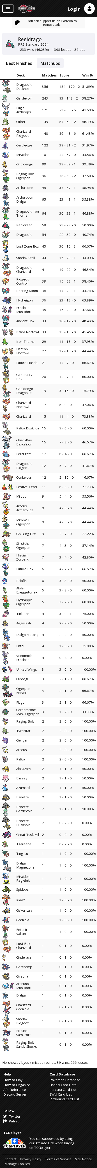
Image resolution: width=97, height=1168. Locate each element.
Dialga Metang (27, 634)
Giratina (22, 976)
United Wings (26, 669)
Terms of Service (58, 1159)
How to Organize (16, 1084)
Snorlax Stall (25, 257)
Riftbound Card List (64, 1099)
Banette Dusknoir (23, 822)
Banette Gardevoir (24, 808)
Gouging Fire (26, 533)
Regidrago (24, 225)
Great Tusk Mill (27, 834)
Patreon (14, 1121)
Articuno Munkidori (23, 985)
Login (74, 9)
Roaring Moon (27, 290)
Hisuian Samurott (23, 1032)
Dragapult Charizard (24, 269)
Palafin (21, 580)
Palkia (20, 759)
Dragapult (24, 234)
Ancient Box (25, 321)
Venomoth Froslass (24, 657)
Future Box (24, 569)
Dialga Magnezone (25, 865)
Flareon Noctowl (22, 351)
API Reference (14, 1089)
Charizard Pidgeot (23, 133)
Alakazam (23, 768)
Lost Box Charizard (23, 945)
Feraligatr (23, 454)
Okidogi (22, 679)
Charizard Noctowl (23, 404)
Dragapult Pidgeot (24, 465)
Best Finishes (19, 63)
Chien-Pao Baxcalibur (24, 442)
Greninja (22, 920)
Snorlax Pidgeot (22, 1021)
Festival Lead (26, 486)
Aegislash (23, 623)
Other (20, 121)
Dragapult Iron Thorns (27, 213)
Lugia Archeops (23, 110)
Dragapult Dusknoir (24, 86)
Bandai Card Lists (63, 1084)
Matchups (50, 63)
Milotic (21, 496)
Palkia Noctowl (27, 332)
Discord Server (15, 1094)
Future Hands (26, 362)
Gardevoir (24, 98)
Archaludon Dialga (24, 199)
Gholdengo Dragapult (24, 390)
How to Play (13, 1080)
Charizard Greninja (23, 1007)
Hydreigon (24, 300)
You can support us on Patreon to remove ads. (52, 23)
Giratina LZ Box (24, 376)
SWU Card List (61, 1094)
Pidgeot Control (22, 281)
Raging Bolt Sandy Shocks (26, 1044)
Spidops (22, 889)
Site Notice (83, 1159)
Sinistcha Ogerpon (23, 545)
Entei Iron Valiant (23, 931)
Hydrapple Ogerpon (24, 602)
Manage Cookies (17, 1164)
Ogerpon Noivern (23, 690)
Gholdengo (24, 164)
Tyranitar (23, 730)
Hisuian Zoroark (22, 557)
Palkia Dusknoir (27, 428)
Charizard (23, 416)
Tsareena (23, 844)
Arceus (21, 749)
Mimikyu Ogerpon (23, 522)
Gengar (22, 740)
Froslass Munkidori (23, 309)
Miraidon (23, 154)
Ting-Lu (22, 853)
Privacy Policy (30, 1159)
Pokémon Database (65, 1080)
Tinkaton (23, 613)
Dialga (21, 995)
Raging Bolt (25, 721)
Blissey (21, 778)
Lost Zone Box (27, 246)
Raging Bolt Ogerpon (25, 175)
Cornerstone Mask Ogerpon (27, 711)
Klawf (20, 900)
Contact (10, 1159)
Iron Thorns (25, 341)
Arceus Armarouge (25, 508)
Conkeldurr (24, 477)
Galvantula (24, 910)
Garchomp (24, 966)
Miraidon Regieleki (23, 878)
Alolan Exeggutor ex (26, 590)
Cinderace (24, 957)
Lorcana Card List (63, 1089)
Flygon (21, 702)
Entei (20, 646)
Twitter (14, 1116)
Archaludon (24, 187)
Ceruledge (24, 145)
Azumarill (23, 787)
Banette (22, 797)
